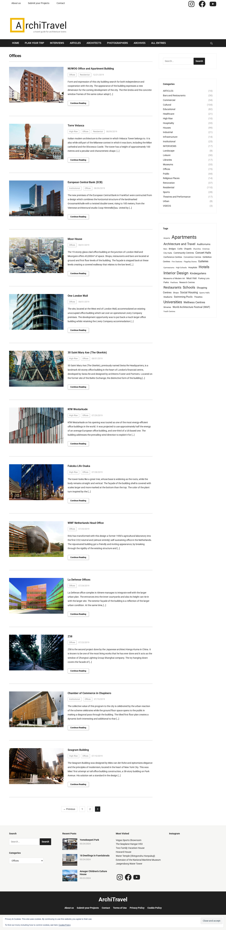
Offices (72, 75)
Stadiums (167, 297)
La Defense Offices (79, 579)
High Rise (73, 131)
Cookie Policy (154, 908)
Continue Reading (78, 103)
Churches (197, 249)
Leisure (166, 155)
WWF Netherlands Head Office (86, 522)
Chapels (188, 249)
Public (166, 173)
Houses (167, 127)
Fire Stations (177, 262)
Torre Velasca (76, 125)
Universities (172, 302)
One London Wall (78, 295)
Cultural (167, 104)
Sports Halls (204, 293)
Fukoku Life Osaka (79, 466)
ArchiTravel (113, 899)
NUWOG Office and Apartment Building (91, 68)
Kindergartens (198, 273)
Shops (176, 293)
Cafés (179, 249)
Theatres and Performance (176, 196)
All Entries (158, 43)
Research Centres (187, 282)
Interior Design (175, 273)
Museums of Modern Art (174, 278)
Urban (166, 201)
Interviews (57, 43)
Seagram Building (78, 749)
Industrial (168, 132)
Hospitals (192, 267)
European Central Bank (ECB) (85, 182)
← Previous (69, 809)
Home (15, 43)
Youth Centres (169, 311)
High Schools (181, 268)
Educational (169, 109)
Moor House (75, 239)
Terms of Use (120, 908)
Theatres (198, 297)
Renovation (169, 182)
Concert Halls (203, 252)
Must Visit (191, 278)
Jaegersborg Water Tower (129, 863)
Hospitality (168, 123)
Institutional (74, 188)
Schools (189, 287)
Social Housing (189, 292)
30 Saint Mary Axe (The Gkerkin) (87, 352)
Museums (168, 164)
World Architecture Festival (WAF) (191, 307)
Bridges (172, 249)
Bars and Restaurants (174, 95)
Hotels (204, 267)
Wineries (167, 307)
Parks (166, 282)
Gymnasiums (168, 268)
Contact (61, 3)
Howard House (123, 852)
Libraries (167, 160)
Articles (75, 43)
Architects (94, 43)
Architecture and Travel (179, 244)
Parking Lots (203, 278)
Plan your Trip (34, 43)
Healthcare (168, 114)
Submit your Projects (38, 3)
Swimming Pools (183, 296)
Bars (165, 249)
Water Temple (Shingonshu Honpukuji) (135, 856)
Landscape (168, 150)
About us (16, 3)
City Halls (167, 253)
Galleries (203, 261)
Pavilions (174, 282)
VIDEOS (167, 205)
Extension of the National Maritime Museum (138, 860)
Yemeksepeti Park (89, 840)
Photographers (117, 43)
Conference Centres (172, 257)
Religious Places (171, 178)
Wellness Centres (194, 302)
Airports (166, 238)
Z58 (70, 636)
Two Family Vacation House (130, 848)
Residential (85, 75)
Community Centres (184, 252)
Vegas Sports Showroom (128, 840)
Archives (139, 43)
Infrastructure (170, 137)
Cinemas (206, 249)
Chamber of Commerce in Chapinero (89, 693)
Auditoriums (203, 244)
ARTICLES (168, 91)
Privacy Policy (137, 908)
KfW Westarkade (78, 409)
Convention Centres (192, 257)
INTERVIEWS (169, 146)
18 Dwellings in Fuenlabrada (95, 855)
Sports (166, 192)
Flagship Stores (190, 262)
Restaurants (172, 287)
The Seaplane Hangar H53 (129, 844)
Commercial (169, 100)
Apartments (184, 237)
